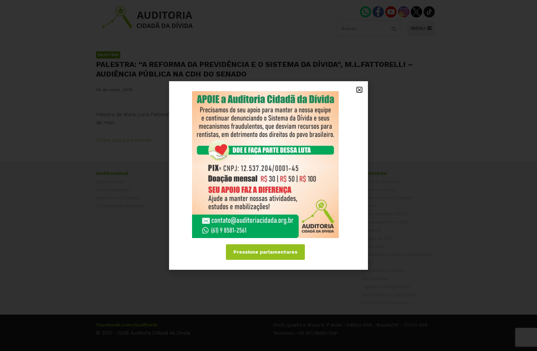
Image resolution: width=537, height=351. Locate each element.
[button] (359, 89)
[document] (268, 175)
